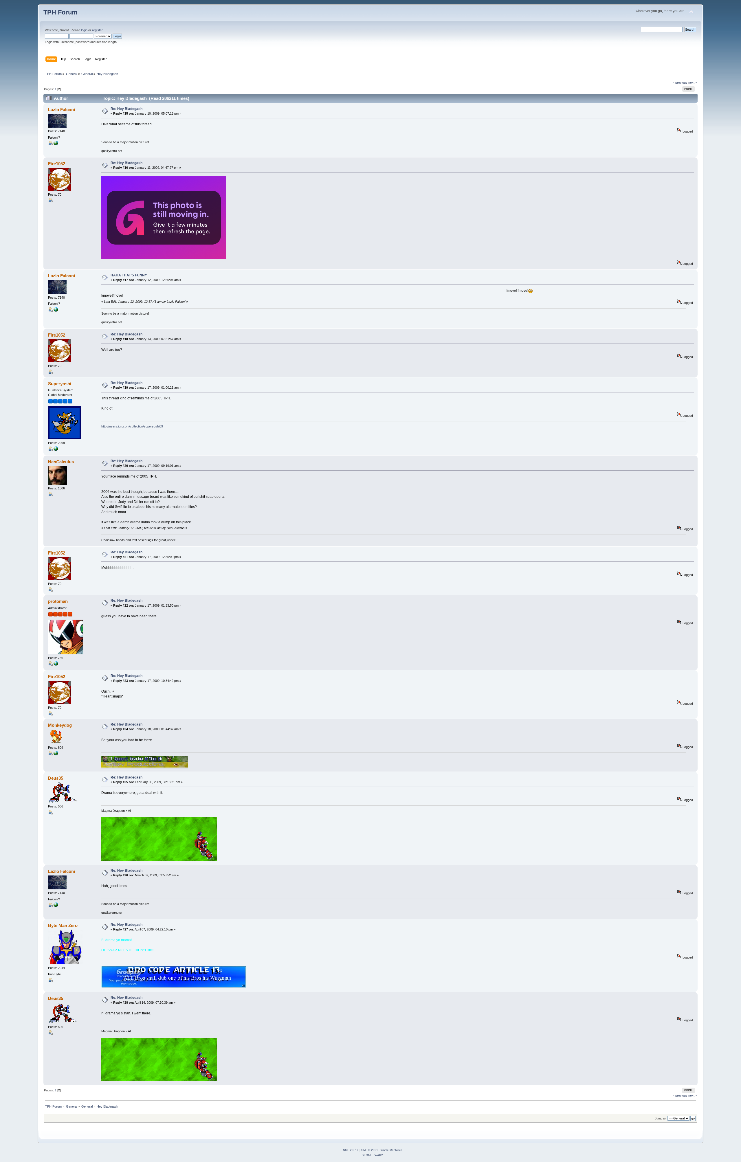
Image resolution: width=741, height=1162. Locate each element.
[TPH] (56, 664)
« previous (680, 82)
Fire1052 (56, 163)
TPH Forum (60, 12)
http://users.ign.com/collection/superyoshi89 (132, 426)
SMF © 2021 (369, 1150)
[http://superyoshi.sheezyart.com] (56, 449)
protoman (58, 601)
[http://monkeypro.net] (56, 754)
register (97, 30)
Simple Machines (391, 1150)
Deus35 (55, 778)
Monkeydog (60, 725)
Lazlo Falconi (61, 109)
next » (692, 82)
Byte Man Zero (63, 925)
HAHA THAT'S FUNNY (129, 275)
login (84, 30)
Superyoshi (59, 383)
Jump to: (661, 1118)
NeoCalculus (61, 461)
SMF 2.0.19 (351, 1150)
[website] (56, 144)
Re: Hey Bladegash (126, 109)
